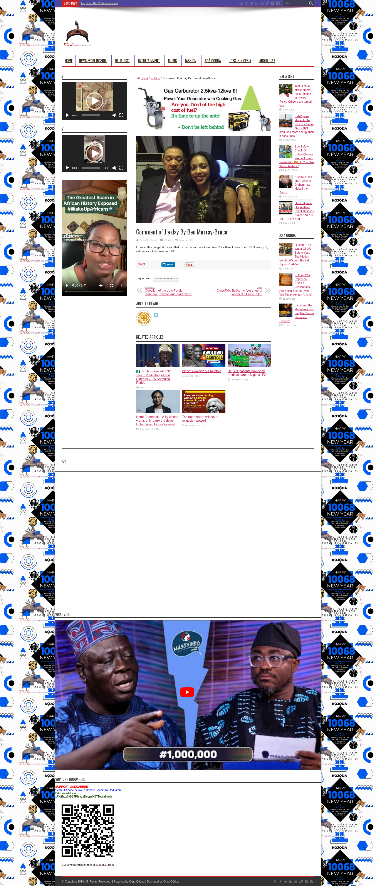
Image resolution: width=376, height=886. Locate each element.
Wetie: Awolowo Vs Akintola (201, 371)
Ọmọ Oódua (137, 881)
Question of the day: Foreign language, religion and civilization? (168, 291)
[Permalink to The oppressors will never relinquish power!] (203, 411)
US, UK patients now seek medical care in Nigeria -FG (247, 373)
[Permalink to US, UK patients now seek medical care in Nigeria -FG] (249, 366)
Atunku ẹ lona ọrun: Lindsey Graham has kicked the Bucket (295, 184)
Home (68, 60)
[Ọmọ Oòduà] (77, 44)
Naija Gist (122, 60)
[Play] (67, 115)
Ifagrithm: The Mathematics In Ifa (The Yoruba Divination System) (119, 3)
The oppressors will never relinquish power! (200, 418)
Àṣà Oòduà (213, 60)
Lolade (154, 240)
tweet (141, 264)
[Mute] (114, 115)
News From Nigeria (93, 60)
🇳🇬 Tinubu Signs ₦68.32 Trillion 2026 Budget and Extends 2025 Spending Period (153, 376)
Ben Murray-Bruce (166, 278)
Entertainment (149, 60)
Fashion (190, 60)
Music (172, 60)
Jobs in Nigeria (240, 60)
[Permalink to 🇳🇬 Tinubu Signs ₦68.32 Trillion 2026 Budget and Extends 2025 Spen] (158, 366)
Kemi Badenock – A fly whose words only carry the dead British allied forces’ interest (157, 420)
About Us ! (267, 60)
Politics (155, 78)
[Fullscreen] (121, 115)
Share (170, 264)
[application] (94, 101)
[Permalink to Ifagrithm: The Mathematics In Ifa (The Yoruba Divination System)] (285, 315)
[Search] (311, 3)
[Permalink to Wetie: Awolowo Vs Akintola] (203, 366)
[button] (94, 101)
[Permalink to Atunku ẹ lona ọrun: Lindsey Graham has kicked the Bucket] (285, 187)
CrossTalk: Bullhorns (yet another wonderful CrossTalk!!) (239, 291)
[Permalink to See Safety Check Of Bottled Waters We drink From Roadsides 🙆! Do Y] (285, 156)
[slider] (91, 115)
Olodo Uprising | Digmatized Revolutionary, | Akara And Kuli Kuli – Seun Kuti (296, 211)
